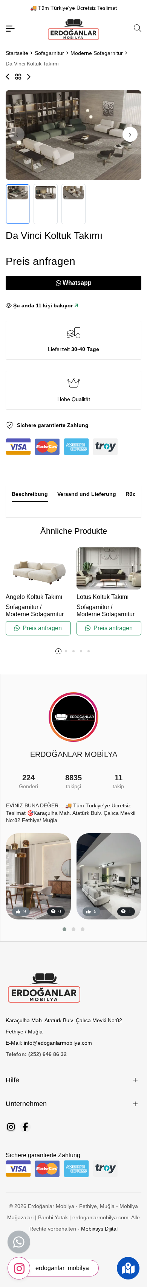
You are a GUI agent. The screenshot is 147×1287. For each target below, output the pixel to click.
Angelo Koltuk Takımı (34, 597)
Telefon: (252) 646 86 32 (36, 1054)
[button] (130, 134)
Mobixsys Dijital (99, 1229)
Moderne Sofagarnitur (96, 53)
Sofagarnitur (49, 53)
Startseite (17, 53)
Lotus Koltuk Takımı (103, 597)
